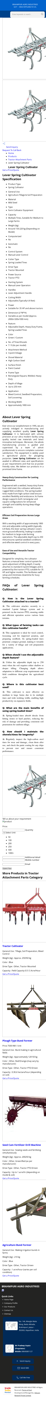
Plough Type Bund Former (17, 1040)
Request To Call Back (11, 150)
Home (11, 153)
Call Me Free (25, 1377)
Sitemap (7, 1314)
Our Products (9, 1307)
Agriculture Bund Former (16, 1244)
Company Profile (11, 1303)
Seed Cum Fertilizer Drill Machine (21, 1144)
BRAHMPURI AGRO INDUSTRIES (25, 5)
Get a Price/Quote (10, 170)
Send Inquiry (12, 147)
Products (12, 156)
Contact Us (8, 1310)
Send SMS (25, 1368)
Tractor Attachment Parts (20, 159)
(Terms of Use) (27, 1390)
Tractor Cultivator (12, 946)
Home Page (8, 1299)
